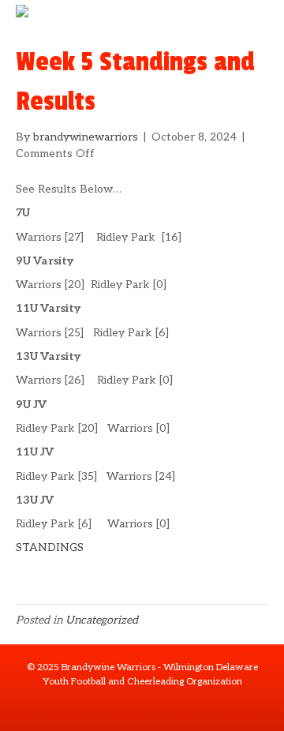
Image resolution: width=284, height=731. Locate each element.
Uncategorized (101, 620)
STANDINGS (50, 547)
